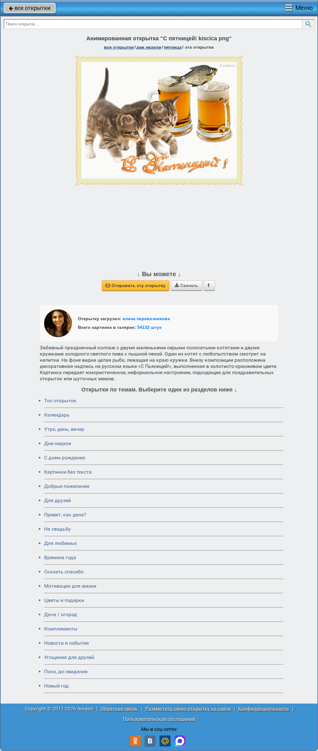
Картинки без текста (68, 472)
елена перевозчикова (146, 318)
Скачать (186, 285)
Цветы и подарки (64, 600)
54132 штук (149, 327)
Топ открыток (60, 401)
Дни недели (57, 443)
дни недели (148, 47)
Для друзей (57, 500)
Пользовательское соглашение (159, 719)
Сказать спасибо (64, 572)
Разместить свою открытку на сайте (188, 709)
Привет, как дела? (65, 515)
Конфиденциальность (263, 709)
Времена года (60, 557)
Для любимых (60, 543)
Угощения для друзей (69, 657)
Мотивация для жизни (70, 586)
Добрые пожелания (66, 486)
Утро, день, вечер (64, 429)
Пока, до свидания (66, 671)
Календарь (57, 415)
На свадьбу (57, 529)
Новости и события (66, 643)
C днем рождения (64, 458)
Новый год (56, 686)
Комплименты (60, 629)
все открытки (29, 8)
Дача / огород (60, 614)
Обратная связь (119, 709)
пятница (173, 47)
